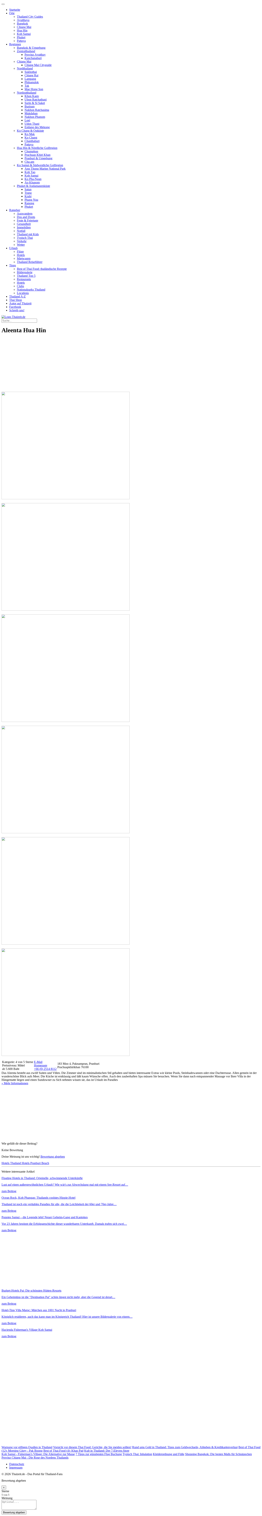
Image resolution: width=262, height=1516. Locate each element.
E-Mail (38, 1062)
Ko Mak (30, 134)
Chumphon (31, 151)
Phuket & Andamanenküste (33, 186)
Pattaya (21, 40)
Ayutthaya (23, 20)
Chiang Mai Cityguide (38, 65)
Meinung (7, 1498)
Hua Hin (22, 30)
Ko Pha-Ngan (33, 179)
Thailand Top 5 (26, 275)
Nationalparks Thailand (31, 289)
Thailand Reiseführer (29, 262)
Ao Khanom (32, 182)
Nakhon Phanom (35, 116)
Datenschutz (16, 1464)
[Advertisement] (117, 365)
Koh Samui (24, 34)
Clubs (20, 286)
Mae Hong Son (34, 89)
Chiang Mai (24, 27)
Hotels (21, 255)
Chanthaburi (32, 141)
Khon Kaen (32, 96)
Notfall (21, 230)
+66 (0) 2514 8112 (45, 1068)
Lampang (30, 78)
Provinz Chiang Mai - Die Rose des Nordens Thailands (35, 1457)
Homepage (40, 1065)
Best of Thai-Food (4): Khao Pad (63, 1450)
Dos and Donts (26, 217)
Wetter (21, 244)
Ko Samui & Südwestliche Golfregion (40, 165)
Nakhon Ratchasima (37, 110)
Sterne (5, 1491)
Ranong (29, 203)
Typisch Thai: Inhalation (137, 1454)
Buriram (30, 106)
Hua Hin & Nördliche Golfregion (37, 148)
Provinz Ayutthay (35, 54)
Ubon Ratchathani (36, 99)
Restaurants (24, 279)
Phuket (21, 37)
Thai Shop (15, 300)
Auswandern (24, 213)
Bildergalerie (24, 272)
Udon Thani (32, 123)
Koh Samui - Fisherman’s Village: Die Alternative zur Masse (38, 1454)
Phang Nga (31, 199)
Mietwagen (23, 258)
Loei (27, 120)
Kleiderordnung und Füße (168, 1454)
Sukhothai (31, 72)
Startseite (14, 9)
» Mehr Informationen (15, 1083)
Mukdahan (31, 113)
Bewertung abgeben (52, 1156)
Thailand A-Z (17, 296)
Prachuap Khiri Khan (37, 154)
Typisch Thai (25, 237)
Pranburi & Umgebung (38, 158)
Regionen (15, 44)
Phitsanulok (32, 82)
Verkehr (21, 241)
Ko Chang (31, 137)
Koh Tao (30, 172)
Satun (28, 189)
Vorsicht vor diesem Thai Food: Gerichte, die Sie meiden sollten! (92, 1447)
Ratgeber (14, 210)
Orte (12, 13)
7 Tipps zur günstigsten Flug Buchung (99, 1454)
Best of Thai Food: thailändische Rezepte (42, 268)
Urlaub (13, 248)
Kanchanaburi (33, 58)
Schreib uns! (16, 310)
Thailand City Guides (30, 16)
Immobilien (24, 227)
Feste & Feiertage (27, 220)
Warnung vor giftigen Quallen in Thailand (27, 1447)
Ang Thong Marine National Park (45, 168)
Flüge (20, 251)
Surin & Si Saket (35, 103)
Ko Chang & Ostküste (30, 130)
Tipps (12, 265)
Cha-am (29, 161)
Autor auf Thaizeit (20, 303)
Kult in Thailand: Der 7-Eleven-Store (106, 1450)
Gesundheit (24, 224)
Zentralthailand (26, 51)
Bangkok (22, 23)
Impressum (15, 1467)
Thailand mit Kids (28, 234)
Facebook (15, 306)
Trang (28, 192)
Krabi (28, 196)
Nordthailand (25, 68)
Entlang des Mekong (37, 127)
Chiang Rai (31, 75)
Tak (27, 85)
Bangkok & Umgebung (31, 47)
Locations (23, 293)
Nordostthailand (26, 92)
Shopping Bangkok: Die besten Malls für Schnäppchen (218, 1454)
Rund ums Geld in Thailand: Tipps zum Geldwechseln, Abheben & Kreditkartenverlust (185, 1447)
